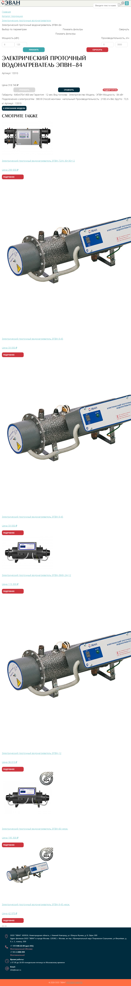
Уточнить (24, 90)
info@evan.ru (15, 970)
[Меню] (127, 3)
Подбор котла (110, 90)
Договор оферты (74, 982)
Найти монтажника (13, 80)
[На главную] (11, 3)
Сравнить (69, 90)
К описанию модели (14, 108)
